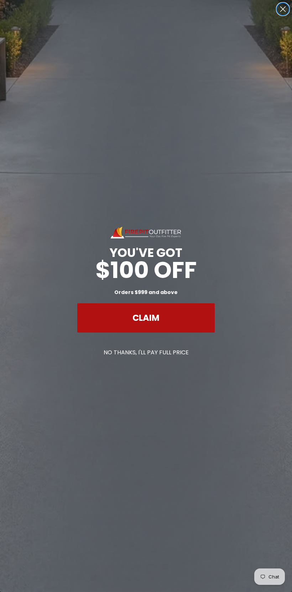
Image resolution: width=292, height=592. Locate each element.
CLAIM (146, 318)
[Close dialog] (283, 9)
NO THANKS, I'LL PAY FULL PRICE (146, 352)
